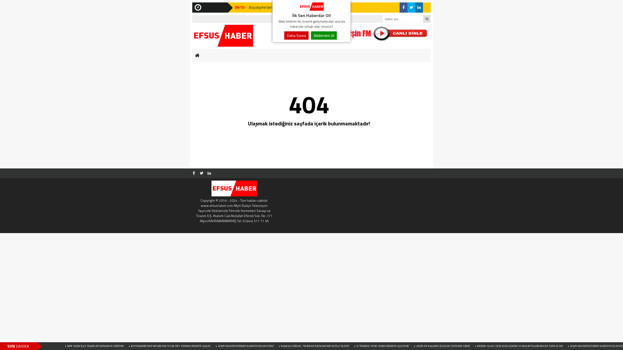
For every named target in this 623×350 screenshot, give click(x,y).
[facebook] (403, 7)
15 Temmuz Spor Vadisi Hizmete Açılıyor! (368, 346)
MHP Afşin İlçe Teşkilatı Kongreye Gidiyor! (81, 346)
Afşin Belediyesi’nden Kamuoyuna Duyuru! (584, 346)
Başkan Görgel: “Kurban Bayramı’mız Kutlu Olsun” (301, 346)
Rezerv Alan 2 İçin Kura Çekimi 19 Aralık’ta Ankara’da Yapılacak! (506, 346)
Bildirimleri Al (324, 35)
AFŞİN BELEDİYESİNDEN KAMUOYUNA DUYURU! (232, 346)
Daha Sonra (296, 35)
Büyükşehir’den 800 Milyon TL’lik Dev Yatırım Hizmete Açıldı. (157, 346)
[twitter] (411, 7)
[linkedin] (419, 7)
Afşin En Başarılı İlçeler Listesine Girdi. (429, 346)
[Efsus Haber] (311, 9)
